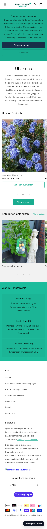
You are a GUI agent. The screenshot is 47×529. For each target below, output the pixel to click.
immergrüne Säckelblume (12, 175)
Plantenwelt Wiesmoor (19, 515)
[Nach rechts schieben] (29, 195)
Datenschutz (10, 401)
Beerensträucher (10, 266)
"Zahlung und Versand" (27, 439)
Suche (8, 377)
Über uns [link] (23, 52)
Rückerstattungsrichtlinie (16, 389)
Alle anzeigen (23, 202)
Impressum (10, 413)
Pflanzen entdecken (23, 45)
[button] (5, 4)
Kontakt (8, 407)
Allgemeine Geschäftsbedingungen (21, 383)
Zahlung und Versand (14, 395)
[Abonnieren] (37, 485)
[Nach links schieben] (18, 195)
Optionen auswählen (23, 185)
